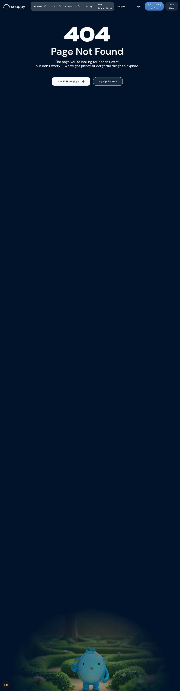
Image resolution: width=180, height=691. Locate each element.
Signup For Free (108, 81)
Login (138, 6)
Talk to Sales (172, 6)
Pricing (89, 6)
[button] (40, 6)
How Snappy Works (105, 6)
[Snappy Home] (14, 6)
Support (121, 6)
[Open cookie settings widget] (6, 685)
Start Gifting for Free (154, 6)
